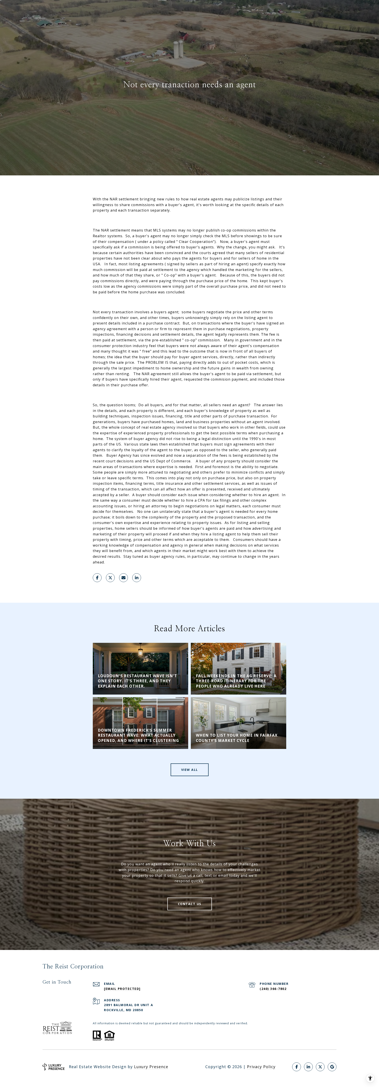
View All (189, 770)
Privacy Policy (261, 1066)
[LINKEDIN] (308, 1066)
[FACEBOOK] (296, 1066)
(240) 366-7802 (273, 989)
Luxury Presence (151, 1066)
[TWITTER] (320, 1066)
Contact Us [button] (189, 904)
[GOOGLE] (332, 1066)
